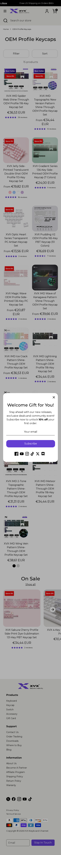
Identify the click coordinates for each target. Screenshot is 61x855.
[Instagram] (27, 454)
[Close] (53, 397)
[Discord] (43, 454)
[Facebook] (16, 454)
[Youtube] (22, 454)
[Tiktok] (32, 454)
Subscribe (30, 443)
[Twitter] (38, 454)
